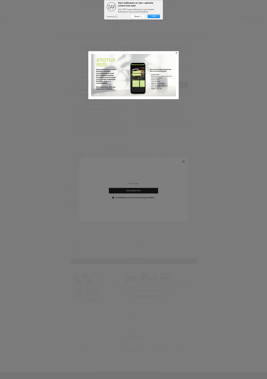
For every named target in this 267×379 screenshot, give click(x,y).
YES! (154, 16)
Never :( (137, 16)
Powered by (111, 17)
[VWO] (118, 17)
